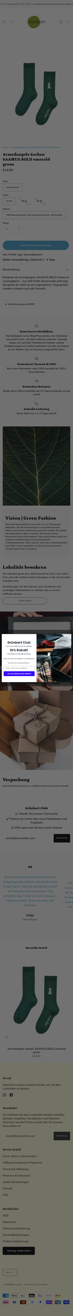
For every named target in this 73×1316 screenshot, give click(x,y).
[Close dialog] (68, 636)
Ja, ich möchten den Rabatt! (19, 673)
